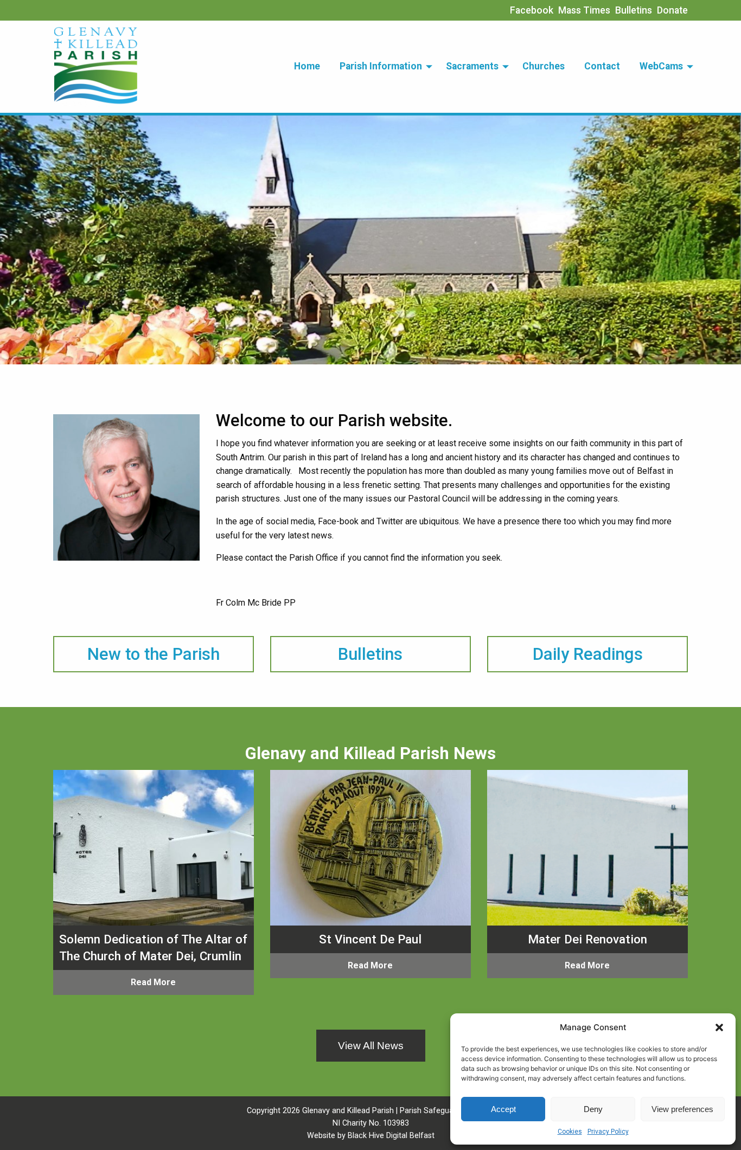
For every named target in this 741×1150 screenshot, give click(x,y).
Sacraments (472, 66)
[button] (719, 1027)
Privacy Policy (608, 1131)
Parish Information (381, 66)
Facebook (531, 10)
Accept (503, 1109)
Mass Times (584, 10)
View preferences (682, 1109)
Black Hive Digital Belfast (391, 1135)
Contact (602, 66)
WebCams (661, 66)
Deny (593, 1109)
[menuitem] (307, 66)
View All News (371, 1045)
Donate (672, 10)
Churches (543, 66)
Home (307, 66)
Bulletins (633, 10)
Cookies (570, 1131)
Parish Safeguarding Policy (447, 1110)
